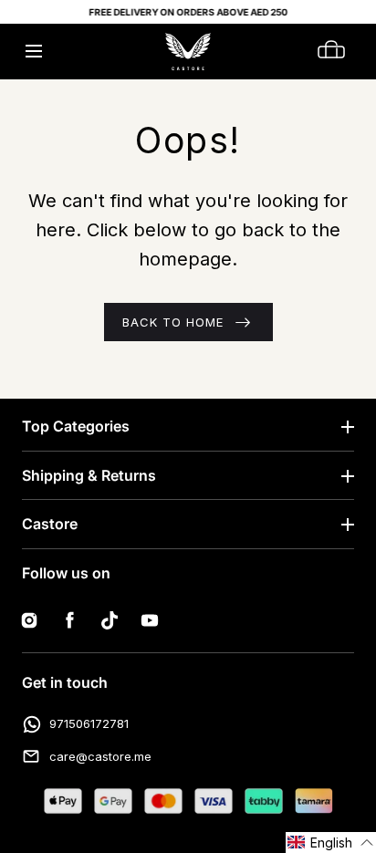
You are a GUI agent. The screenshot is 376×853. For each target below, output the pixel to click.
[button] (33, 51)
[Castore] (188, 51)
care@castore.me (100, 756)
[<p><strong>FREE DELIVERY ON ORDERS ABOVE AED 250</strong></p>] (188, 12)
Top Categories (76, 426)
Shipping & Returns (89, 475)
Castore (50, 524)
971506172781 (89, 723)
